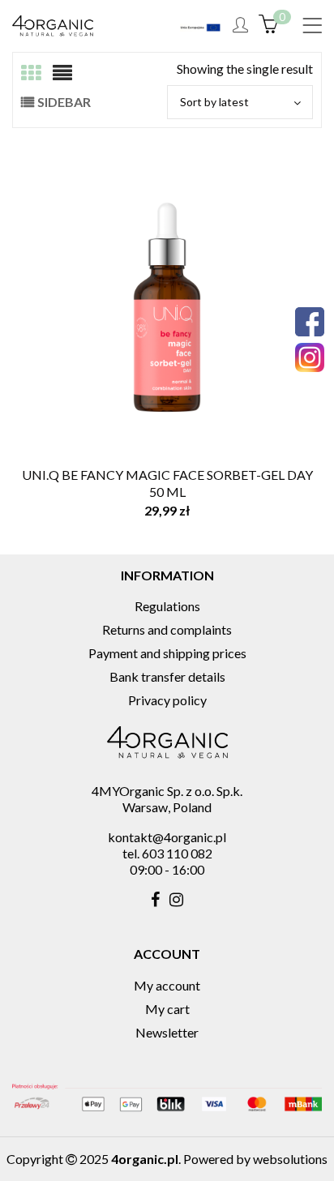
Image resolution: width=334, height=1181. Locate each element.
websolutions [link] (290, 1158)
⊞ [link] (31, 73)
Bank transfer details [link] (167, 676)
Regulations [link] (167, 606)
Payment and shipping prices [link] (167, 653)
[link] (312, 26)
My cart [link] (167, 1008)
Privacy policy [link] (167, 700)
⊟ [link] (62, 73)
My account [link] (167, 985)
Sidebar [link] (64, 101)
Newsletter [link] (167, 1032)
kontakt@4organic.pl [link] (167, 837)
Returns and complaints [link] (167, 629)
